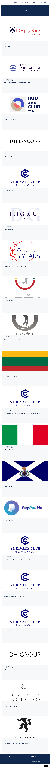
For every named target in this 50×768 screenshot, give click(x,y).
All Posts (3, 18)
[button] (19, 2)
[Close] (48, 766)
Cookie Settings (40, 765)
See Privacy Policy (8, 766)
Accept (46, 765)
